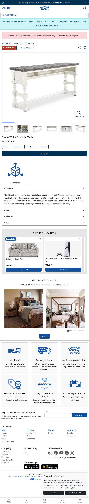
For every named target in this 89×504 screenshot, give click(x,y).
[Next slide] (84, 86)
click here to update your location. (44, 25)
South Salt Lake (7, 441)
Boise (50, 433)
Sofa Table (43, 147)
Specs (6, 210)
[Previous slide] (5, 86)
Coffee (6, 147)
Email (46, 412)
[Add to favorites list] (85, 48)
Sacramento (71, 436)
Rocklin (70, 433)
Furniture (14, 43)
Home (10, 476)
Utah (3, 430)
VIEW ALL (44, 336)
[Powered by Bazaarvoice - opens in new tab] (76, 331)
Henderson (31, 433)
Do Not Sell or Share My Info (43, 479)
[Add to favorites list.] (40, 239)
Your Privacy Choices (75, 493)
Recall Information (18, 476)
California (72, 430)
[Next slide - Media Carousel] (81, 308)
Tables (22, 43)
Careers (4, 454)
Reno (29, 436)
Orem (3, 439)
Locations (6, 426)
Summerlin (31, 439)
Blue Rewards (7, 460)
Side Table (30, 147)
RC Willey (6, 43)
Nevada (31, 430)
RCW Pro (5, 451)
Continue (79, 415)
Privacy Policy (71, 488)
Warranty (8, 216)
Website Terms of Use (32, 476)
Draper (4, 433)
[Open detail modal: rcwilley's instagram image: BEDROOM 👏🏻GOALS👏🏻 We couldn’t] (65, 308)
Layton (4, 436)
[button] (12, 2)
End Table (18, 147)
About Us (5, 463)
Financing (5, 457)
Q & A (6, 222)
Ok (54, 493)
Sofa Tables (30, 43)
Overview (8, 189)
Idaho (51, 430)
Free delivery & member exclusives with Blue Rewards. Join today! (44, 3)
